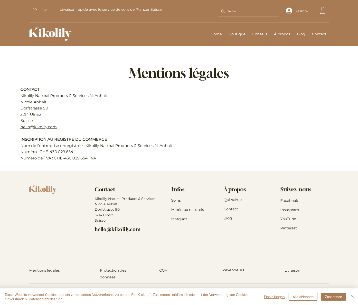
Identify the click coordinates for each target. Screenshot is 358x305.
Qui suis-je (233, 199)
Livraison (292, 270)
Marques (179, 218)
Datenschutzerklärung (46, 298)
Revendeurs (233, 270)
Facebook (289, 200)
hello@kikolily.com (38, 127)
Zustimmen (333, 296)
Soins (176, 200)
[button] (322, 10)
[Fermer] (352, 296)
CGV (163, 270)
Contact (231, 209)
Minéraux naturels (187, 209)
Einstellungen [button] (274, 296)
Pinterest (288, 228)
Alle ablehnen (303, 296)
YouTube (288, 218)
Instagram (289, 209)
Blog (228, 218)
